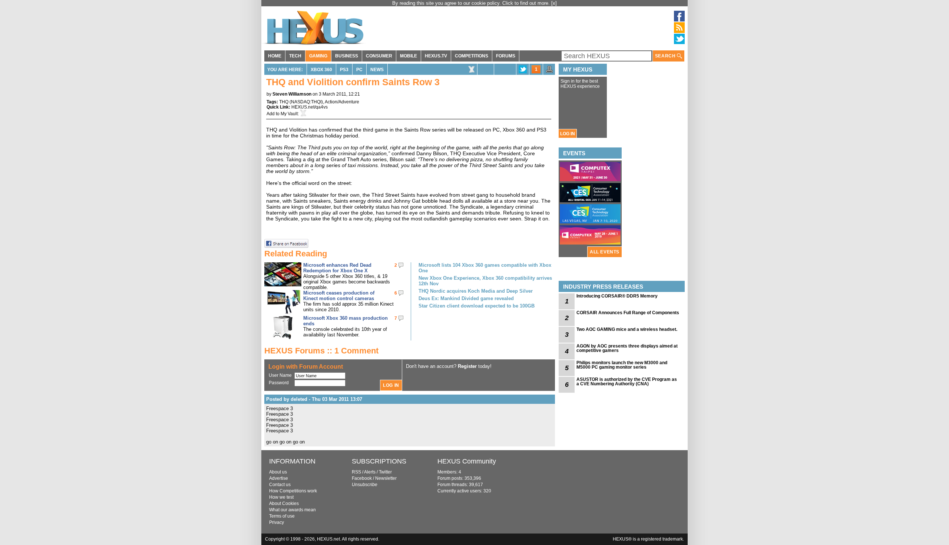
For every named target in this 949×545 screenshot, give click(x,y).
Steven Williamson (291, 94)
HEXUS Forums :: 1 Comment (321, 350)
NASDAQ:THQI (306, 101)
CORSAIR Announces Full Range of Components (627, 312)
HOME (274, 56)
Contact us (280, 484)
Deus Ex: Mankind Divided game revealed (466, 298)
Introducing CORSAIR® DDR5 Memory (617, 296)
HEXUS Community (466, 461)
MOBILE (408, 56)
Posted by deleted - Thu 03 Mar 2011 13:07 (314, 399)
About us (278, 472)
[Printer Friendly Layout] (549, 71)
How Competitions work (293, 491)
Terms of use (282, 516)
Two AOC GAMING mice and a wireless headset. (626, 329)
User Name (280, 375)
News (377, 69)
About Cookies (284, 503)
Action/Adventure (342, 101)
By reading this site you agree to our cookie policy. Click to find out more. (471, 3)
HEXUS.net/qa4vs (309, 107)
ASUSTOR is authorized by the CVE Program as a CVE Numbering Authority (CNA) (626, 381)
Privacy (276, 522)
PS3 (344, 69)
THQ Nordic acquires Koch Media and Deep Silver (476, 291)
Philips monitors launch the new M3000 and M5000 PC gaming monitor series (621, 364)
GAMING (318, 56)
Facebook (362, 478)
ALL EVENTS (604, 252)
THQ (283, 101)
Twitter (385, 472)
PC (359, 69)
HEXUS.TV (436, 56)
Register (467, 366)
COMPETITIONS (471, 56)
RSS (356, 472)
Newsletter (386, 478)
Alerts (370, 472)
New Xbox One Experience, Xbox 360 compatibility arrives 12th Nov (485, 280)
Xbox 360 (321, 69)
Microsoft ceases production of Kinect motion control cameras (338, 295)
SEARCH (666, 56)
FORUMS (505, 56)
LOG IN (567, 133)
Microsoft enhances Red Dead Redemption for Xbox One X (337, 267)
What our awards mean (292, 509)
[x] (554, 3)
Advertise (278, 478)
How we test (281, 497)
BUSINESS (346, 56)
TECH (295, 56)
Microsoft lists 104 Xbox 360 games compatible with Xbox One (485, 267)
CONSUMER (379, 56)
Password (279, 382)
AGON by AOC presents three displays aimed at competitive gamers (627, 348)
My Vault (289, 113)
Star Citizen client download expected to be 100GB (477, 306)
